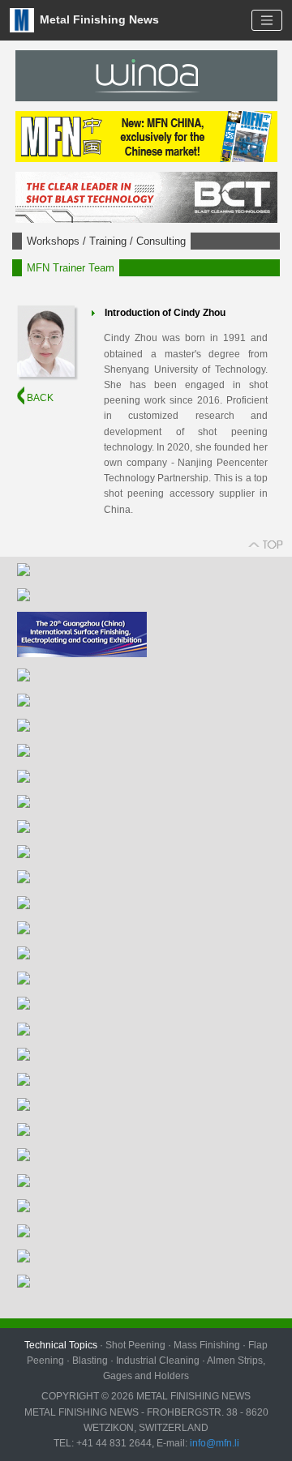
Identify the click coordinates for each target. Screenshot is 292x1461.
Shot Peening (135, 1345)
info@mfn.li (213, 1443)
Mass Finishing (207, 1345)
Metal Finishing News (97, 19)
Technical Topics (60, 1345)
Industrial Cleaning (158, 1360)
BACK (39, 398)
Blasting (90, 1360)
